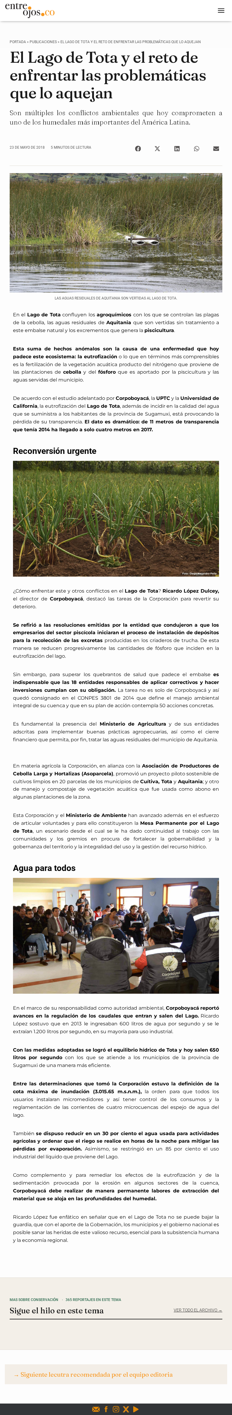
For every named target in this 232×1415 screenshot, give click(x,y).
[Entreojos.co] (32, 10)
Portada (18, 42)
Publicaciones (43, 42)
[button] (138, 148)
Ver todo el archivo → (198, 1310)
